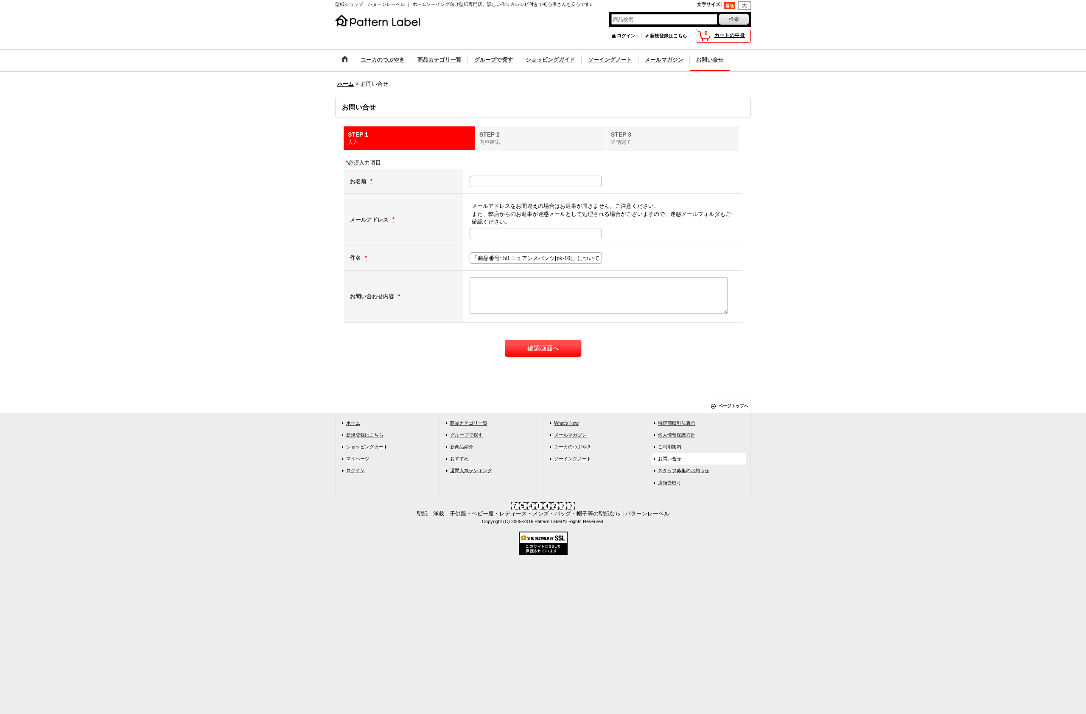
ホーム (353, 423)
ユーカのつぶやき (572, 446)
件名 (356, 258)
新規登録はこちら (668, 35)
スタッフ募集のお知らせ (683, 470)
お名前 (359, 181)
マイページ (357, 458)
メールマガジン (570, 434)
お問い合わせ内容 (373, 296)
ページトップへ (733, 405)
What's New (566, 423)
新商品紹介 (461, 446)
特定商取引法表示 (676, 423)
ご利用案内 (669, 446)
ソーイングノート (572, 458)
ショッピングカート (367, 446)
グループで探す (466, 434)
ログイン (626, 35)
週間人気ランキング (471, 470)
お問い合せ (669, 458)
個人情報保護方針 (676, 434)
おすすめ (459, 458)
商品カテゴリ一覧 (468, 423)
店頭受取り (669, 482)
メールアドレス (370, 219)
